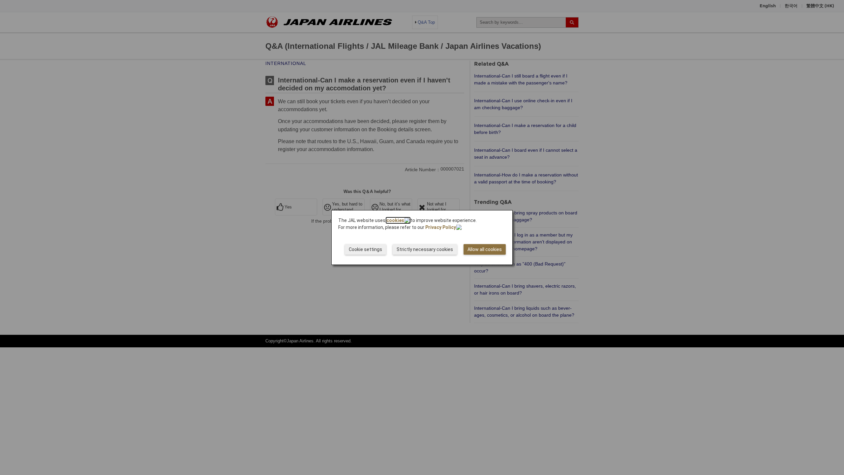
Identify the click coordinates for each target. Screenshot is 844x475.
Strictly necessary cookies (425, 249)
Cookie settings (365, 249)
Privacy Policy (440, 227)
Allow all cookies (484, 249)
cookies (395, 220)
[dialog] (422, 237)
